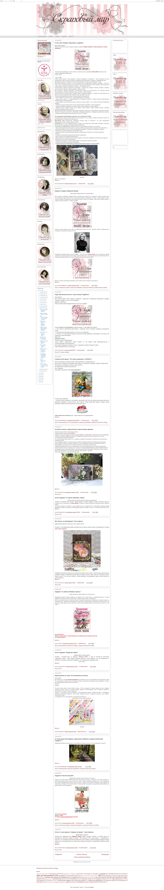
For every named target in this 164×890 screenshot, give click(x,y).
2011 (40, 381)
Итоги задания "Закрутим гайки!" (66, 652)
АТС (59, 873)
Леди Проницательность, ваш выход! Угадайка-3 (72, 294)
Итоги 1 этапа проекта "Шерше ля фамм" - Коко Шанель (74, 832)
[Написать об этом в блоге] (89, 183)
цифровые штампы (70, 882)
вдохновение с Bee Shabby (83, 873)
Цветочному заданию (60, 528)
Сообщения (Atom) (86, 861)
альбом (38, 873)
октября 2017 (43, 295)
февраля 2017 (43, 369)
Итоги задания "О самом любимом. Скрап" (70, 498)
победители (64, 877)
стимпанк (54, 880)
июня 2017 (42, 302)
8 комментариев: (81, 350)
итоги (60, 514)
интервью (61, 875)
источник (82, 177)
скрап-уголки (47, 878)
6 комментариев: (80, 823)
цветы (52, 882)
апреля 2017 (43, 306)
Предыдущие (105, 854)
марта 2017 (42, 307)
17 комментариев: (85, 512)
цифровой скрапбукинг (59, 882)
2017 (40, 290)
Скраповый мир (63, 422)
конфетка (76, 875)
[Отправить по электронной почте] (88, 183)
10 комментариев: (83, 847)
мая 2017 (42, 304)
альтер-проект (44, 873)
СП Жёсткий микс (73, 878)
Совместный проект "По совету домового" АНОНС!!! (73, 359)
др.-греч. (75, 116)
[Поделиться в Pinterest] (93, 183)
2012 (40, 380)
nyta (72, 527)
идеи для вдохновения (45, 875)
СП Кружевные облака (85, 878)
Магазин (57, 36)
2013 (40, 378)
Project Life (102, 882)
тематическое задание (64, 287)
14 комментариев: (84, 285)
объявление (41, 877)
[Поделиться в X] (90, 183)
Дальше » (57, 180)
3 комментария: (80, 582)
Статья (48, 880)
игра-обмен (123, 873)
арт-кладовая (52, 873)
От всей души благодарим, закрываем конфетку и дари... (43, 356)
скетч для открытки (100, 877)
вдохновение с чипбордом (69, 873)
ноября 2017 (43, 293)
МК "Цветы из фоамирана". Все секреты (69, 521)
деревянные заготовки (107, 873)
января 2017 (43, 370)
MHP (96, 882)
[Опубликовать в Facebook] (91, 183)
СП (60, 352)
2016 (40, 373)
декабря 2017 (43, 292)
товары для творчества (88, 287)
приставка (60, 116)
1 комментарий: (82, 183)
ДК (117, 873)
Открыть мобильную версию (82, 857)
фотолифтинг (40, 882)
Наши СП (71, 36)
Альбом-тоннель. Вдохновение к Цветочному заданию (74, 429)
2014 (40, 376)
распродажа (91, 877)
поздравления (75, 877)
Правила (51, 36)
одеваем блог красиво (52, 877)
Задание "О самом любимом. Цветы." (68, 592)
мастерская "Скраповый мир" (91, 875)
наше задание (75, 503)
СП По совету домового (72, 422)
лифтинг (82, 875)
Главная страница (42, 36)
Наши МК (64, 36)
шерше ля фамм (103, 287)
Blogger (92, 887)
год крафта (95, 873)
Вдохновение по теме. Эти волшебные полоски (71, 675)
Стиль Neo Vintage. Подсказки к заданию (69, 43)
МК (59, 494)
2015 (40, 374)
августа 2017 (43, 299)
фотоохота (47, 882)
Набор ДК (108, 875)
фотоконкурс (122, 880)
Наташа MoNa (71, 433)
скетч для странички (115, 877)
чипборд (97, 287)
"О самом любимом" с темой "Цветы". (83, 434)
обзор (113, 875)
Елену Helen (95, 71)
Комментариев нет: (82, 731)
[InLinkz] (113, 147)
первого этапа (76, 836)
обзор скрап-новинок (122, 875)
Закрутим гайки (83, 656)
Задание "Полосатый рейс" (64, 775)
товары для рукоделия (80, 880)
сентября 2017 (43, 297)
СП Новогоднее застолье (100, 878)
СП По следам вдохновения (115, 878)
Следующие (58, 854)
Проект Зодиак (84, 877)
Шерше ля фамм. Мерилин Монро (66, 191)
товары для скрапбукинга (76, 287)
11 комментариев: (84, 492)
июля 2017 (42, 300)
